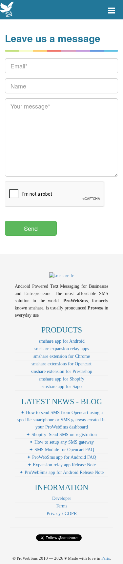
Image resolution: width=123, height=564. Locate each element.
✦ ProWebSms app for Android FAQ (61, 457)
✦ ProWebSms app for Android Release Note (61, 472)
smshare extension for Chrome (61, 356)
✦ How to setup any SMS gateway (61, 442)
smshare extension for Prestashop (61, 371)
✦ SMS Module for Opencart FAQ (61, 449)
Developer (61, 498)
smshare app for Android (62, 341)
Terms (61, 505)
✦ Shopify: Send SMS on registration (61, 434)
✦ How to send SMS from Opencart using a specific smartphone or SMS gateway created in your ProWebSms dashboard (61, 419)
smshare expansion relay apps (61, 348)
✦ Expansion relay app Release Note (62, 464)
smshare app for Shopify (61, 379)
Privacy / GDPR (62, 513)
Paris (105, 558)
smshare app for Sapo (62, 386)
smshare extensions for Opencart (61, 363)
